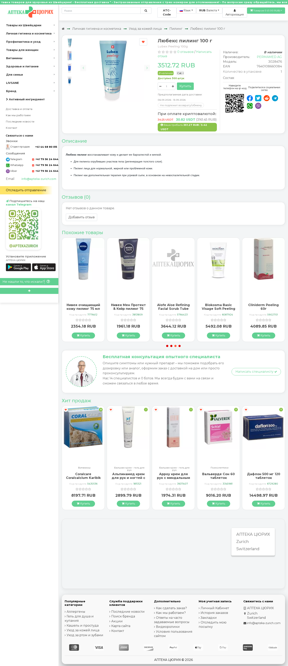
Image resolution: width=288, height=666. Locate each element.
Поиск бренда (123, 616)
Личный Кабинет (215, 608)
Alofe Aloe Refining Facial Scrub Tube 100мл (173, 308)
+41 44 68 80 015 (46, 146)
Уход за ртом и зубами (85, 635)
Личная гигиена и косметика (29, 33)
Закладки (209, 618)
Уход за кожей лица (145, 29)
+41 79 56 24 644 (46, 159)
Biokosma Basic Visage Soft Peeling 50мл (218, 308)
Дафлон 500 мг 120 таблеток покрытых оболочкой (263, 479)
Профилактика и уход (23, 41)
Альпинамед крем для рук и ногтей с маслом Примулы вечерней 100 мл (128, 479)
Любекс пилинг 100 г (207, 29)
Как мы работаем (18, 115)
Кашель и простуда (83, 625)
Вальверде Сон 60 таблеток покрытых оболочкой (218, 479)
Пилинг (175, 29)
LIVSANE (12, 83)
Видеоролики (168, 627)
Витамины (14, 58)
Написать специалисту (254, 371)
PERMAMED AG (269, 57)
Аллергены (76, 611)
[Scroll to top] (29, 291)
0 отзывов (185, 52)
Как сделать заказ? (171, 608)
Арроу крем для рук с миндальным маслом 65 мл (173, 477)
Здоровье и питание (22, 66)
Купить (185, 86)
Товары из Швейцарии (23, 25)
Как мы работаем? (171, 613)
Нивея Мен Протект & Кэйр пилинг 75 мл (128, 308)
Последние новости (20, 121)
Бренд (11, 91)
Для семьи (14, 74)
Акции (117, 621)
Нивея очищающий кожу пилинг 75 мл (83, 307)
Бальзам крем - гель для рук (129, 469)
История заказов (214, 613)
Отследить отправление (26, 190)
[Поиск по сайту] (145, 10)
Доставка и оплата (19, 109)
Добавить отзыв (81, 217)
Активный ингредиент (26, 99)
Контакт (11, 127)
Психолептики (219, 468)
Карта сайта (120, 626)
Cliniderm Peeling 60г (263, 307)
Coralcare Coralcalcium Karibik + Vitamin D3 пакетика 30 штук (83, 479)
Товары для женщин (22, 50)
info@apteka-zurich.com (38, 179)
